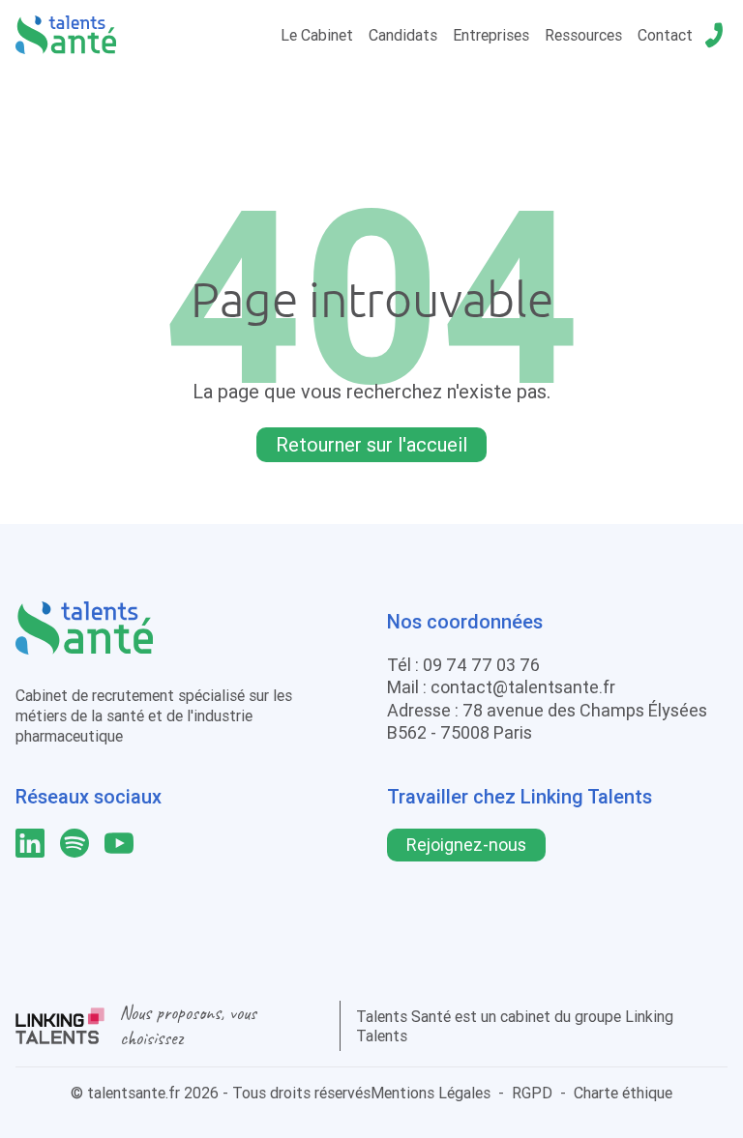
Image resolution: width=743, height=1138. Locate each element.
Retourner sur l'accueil (371, 444)
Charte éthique (623, 1092)
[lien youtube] (119, 843)
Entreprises (491, 34)
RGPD (532, 1092)
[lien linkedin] (30, 843)
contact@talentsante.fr (523, 687)
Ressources (583, 34)
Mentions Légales (430, 1092)
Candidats (403, 34)
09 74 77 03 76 (481, 665)
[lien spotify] (74, 843)
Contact (665, 34)
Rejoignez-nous (466, 844)
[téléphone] (714, 34)
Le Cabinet (317, 34)
